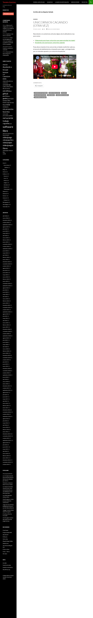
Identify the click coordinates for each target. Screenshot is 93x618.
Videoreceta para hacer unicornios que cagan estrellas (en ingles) (55, 40)
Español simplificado (39, 2)
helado (64, 92)
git (11, 91)
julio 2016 (5, 420)
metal (8, 105)
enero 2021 (5, 327)
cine (12, 81)
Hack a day (5, 539)
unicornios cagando (62, 95)
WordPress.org (6, 569)
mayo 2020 (5, 344)
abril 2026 (5, 216)
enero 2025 (5, 242)
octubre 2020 (6, 333)
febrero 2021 (6, 325)
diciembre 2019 (6, 355)
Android (5, 64)
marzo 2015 (6, 453)
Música (5, 187)
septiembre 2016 (7, 416)
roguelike (6, 123)
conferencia (5, 82)
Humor (35, 19)
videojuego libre (8, 140)
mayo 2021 (5, 318)
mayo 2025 (5, 233)
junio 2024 (5, 250)
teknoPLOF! (6, 534)
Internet (5, 198)
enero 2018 (5, 383)
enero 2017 (5, 407)
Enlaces (5, 200)
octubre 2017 (6, 388)
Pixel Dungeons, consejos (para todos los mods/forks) (8, 501)
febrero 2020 (6, 351)
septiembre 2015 (7, 440)
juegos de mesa (10, 102)
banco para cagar (54, 92)
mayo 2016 (5, 423)
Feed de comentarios (8, 567)
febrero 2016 (6, 429)
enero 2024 (5, 259)
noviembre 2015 (7, 436)
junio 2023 (5, 272)
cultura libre (6, 86)
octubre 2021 (6, 309)
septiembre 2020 (7, 335)
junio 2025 (5, 231)
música (4, 114)
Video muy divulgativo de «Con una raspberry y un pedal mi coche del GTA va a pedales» (8, 28)
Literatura (6, 185)
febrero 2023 (6, 279)
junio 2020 (5, 342)
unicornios (51, 95)
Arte (4, 163)
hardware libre (6, 100)
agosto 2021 (6, 314)
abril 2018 (5, 379)
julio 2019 (5, 362)
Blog (4, 169)
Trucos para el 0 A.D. (7, 473)
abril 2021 (5, 320)
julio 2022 (5, 290)
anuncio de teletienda (41, 92)
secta (10, 123)
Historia (5, 180)
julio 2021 (5, 316)
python (11, 115)
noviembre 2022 (7, 283)
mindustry (6, 107)
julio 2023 (5, 270)
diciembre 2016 (6, 410)
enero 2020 (5, 353)
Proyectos (84, 2)
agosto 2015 (6, 442)
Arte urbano (6, 165)
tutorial (4, 135)
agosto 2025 (6, 226)
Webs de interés (75, 2)
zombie (4, 153)
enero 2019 (5, 366)
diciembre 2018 (6, 368)
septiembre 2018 (7, 375)
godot (5, 98)
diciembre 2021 (6, 305)
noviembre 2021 (7, 307)
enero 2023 (5, 281)
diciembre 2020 (6, 329)
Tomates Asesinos (9, 2)
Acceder (5, 563)
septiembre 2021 (7, 311)
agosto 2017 (6, 392)
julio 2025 (5, 229)
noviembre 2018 (7, 370)
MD (44, 29)
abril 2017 (5, 401)
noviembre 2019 (7, 357)
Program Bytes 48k (7, 532)
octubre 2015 (6, 438)
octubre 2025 (6, 222)
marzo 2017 (6, 403)
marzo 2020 (6, 349)
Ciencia (4, 171)
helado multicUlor (40, 95)
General (5, 193)
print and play (6, 115)
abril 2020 (5, 346)
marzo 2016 (6, 427)
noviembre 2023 (7, 264)
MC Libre (5, 553)
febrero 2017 (6, 405)
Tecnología (5, 204)
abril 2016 (5, 425)
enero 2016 (5, 431)
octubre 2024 (6, 246)
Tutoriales (5, 206)
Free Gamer (5, 530)
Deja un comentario (54, 29)
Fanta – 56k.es (6, 551)
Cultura (4, 174)
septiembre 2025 (7, 224)
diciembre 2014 (6, 460)
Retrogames (5, 202)
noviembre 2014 (7, 462)
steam (8, 133)
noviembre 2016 (7, 412)
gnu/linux (5, 96)
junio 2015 (5, 447)
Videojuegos (7, 189)
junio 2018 (5, 377)
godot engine (10, 98)
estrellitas (6, 91)
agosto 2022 (6, 288)
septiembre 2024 (7, 248)
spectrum (5, 133)
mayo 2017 (5, 399)
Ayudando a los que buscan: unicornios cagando (50, 42)
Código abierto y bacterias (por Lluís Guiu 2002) (8, 577)
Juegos (5, 182)
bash (4, 74)
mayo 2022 (5, 294)
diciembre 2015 (6, 434)
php (7, 114)
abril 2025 (5, 235)
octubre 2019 (6, 359)
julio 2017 (5, 394)
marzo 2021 (6, 322)
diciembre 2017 (6, 386)
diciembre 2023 (6, 261)
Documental (7, 88)
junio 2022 (5, 292)
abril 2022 (5, 296)
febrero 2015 (6, 455)
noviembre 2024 (7, 244)
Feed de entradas (7, 565)
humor (5, 102)
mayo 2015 (5, 449)
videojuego (7, 137)
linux (4, 105)
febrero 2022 (6, 301)
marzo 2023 (6, 277)
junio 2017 (5, 396)
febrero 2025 (6, 240)
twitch (7, 135)
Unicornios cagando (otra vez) (50, 23)
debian (11, 86)
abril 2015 (5, 451)
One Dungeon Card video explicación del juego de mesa (8, 519)
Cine (5, 178)
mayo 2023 (5, 274)
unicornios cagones (40, 97)
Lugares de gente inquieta (62, 2)
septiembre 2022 (7, 285)
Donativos (50, 2)
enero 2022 (5, 303)
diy (3, 88)
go (9, 96)
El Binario (5, 537)
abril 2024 (5, 255)
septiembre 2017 (7, 390)
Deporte (5, 191)
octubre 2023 (6, 266)
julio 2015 (5, 444)
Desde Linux (6, 543)
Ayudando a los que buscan (7, 69)
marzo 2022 (6, 298)
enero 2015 (5, 458)
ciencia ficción (7, 81)
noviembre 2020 (7, 331)
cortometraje (7, 85)
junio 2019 (5, 364)
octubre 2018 (6, 373)
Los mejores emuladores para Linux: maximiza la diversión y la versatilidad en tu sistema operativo (8, 490)
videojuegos (7, 142)
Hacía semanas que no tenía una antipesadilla (8, 53)
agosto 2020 (6, 338)
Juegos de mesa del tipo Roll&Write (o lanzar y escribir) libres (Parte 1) (8, 506)
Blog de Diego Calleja (8, 541)
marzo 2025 (6, 237)
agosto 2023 (6, 268)
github (5, 93)
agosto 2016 (6, 418)
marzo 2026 (6, 218)
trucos (11, 133)
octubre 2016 (6, 414)
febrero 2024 (6, 257)
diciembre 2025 (6, 220)
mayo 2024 (5, 253)
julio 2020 (5, 340)
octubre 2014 (6, 464)
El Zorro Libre (6, 549)
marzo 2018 (6, 381)
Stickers (6, 167)
